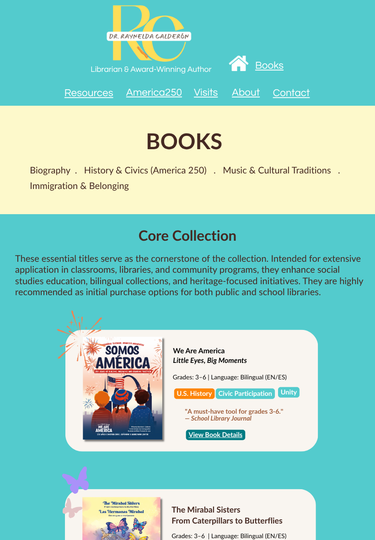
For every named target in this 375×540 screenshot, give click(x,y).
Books (269, 66)
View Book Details (215, 435)
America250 (154, 92)
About (246, 92)
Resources (88, 93)
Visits (206, 93)
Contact (291, 93)
